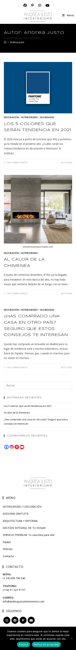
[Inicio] (5, 42)
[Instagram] (11, 447)
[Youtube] (31, 620)
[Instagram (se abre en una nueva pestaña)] (39, 5)
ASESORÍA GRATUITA (15, 513)
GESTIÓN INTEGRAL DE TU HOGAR (24, 528)
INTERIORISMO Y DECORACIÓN (22, 506)
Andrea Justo (17, 42)
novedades (47, 117)
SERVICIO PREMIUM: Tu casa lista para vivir (29, 535)
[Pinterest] (17, 447)
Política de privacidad (46, 644)
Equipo (7, 542)
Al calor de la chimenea (17, 412)
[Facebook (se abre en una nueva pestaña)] (25, 5)
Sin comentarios (17, 162)
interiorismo (29, 117)
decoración (11, 117)
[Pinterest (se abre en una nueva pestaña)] (32, 5)
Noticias (8, 549)
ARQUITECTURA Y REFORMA (20, 521)
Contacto (8, 556)
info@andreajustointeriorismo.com (23, 601)
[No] (71, 638)
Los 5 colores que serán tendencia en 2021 (28, 406)
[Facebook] (6, 447)
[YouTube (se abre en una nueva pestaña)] (46, 5)
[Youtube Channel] (22, 447)
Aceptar (23, 644)
